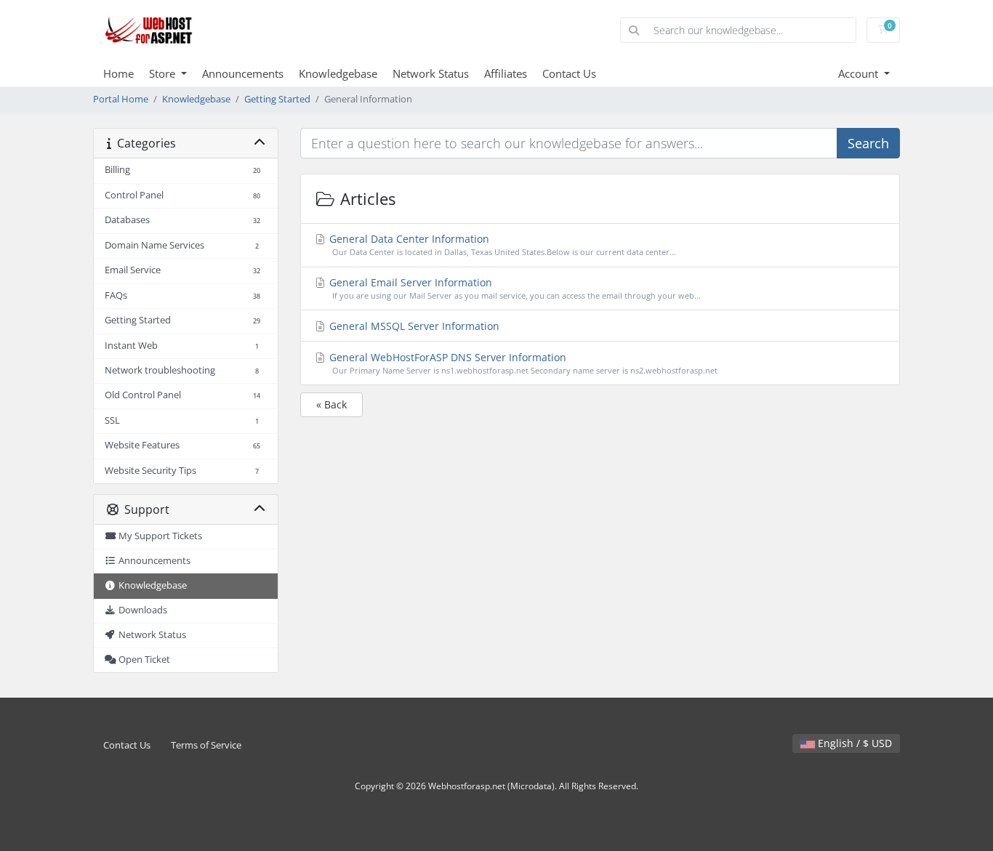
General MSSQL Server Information (412, 326)
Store (163, 73)
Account (859, 73)
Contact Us (569, 73)
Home (118, 73)
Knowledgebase (338, 73)
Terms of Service (206, 745)
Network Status (431, 73)
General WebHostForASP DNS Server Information (521, 363)
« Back (331, 404)
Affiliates (505, 73)
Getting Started (277, 99)
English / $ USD (853, 743)
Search (868, 143)
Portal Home (120, 99)
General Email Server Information (513, 288)
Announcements (243, 73)
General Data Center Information (501, 244)
